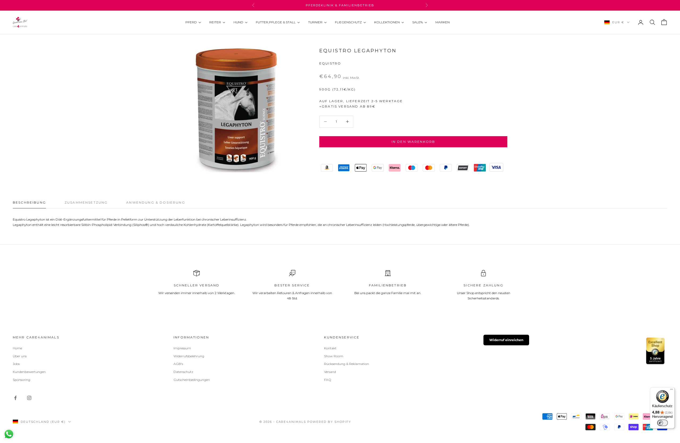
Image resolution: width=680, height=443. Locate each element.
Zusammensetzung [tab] (86, 202)
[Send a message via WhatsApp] (9, 434)
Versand (330, 372)
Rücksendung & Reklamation (346, 364)
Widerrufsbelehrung (188, 356)
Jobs (16, 364)
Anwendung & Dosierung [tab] (155, 202)
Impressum (182, 348)
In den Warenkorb (413, 142)
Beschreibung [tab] (29, 202)
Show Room (333, 356)
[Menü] (671, 390)
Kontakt (330, 348)
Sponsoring (21, 380)
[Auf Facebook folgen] (15, 398)
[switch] (662, 423)
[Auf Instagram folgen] (29, 398)
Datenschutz (183, 372)
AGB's (178, 364)
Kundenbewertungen (29, 372)
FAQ (327, 380)
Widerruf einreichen (506, 340)
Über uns (20, 356)
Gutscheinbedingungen (191, 380)
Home (17, 348)
